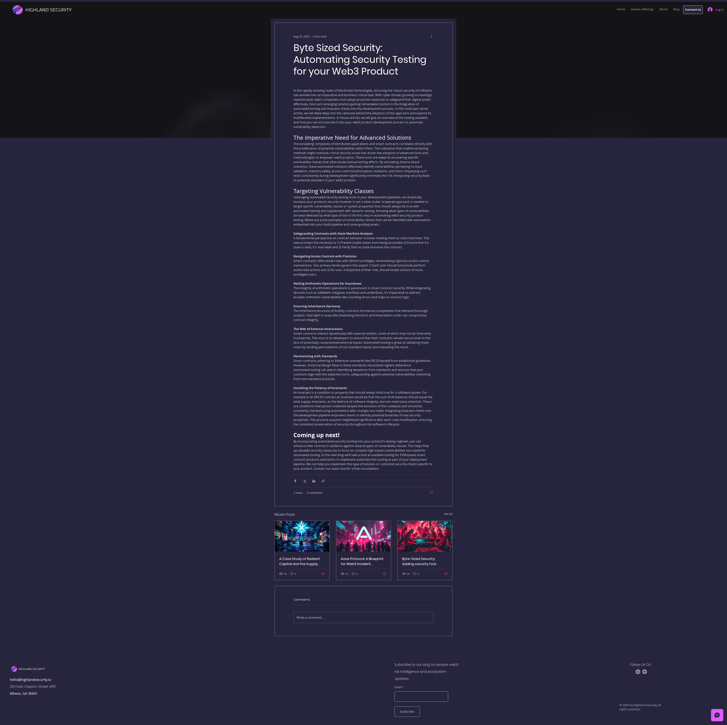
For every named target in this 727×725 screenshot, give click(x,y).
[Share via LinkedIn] (314, 481)
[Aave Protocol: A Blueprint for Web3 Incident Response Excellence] (363, 536)
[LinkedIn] (638, 671)
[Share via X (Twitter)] (304, 481)
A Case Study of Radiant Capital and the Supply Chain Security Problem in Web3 (300, 561)
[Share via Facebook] (295, 481)
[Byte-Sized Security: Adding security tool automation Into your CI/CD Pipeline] (425, 536)
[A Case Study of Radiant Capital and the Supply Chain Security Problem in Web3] (302, 536)
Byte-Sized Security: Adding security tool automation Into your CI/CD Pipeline (420, 561)
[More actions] (431, 36)
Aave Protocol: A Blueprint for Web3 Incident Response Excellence (362, 561)
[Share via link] (323, 481)
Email (398, 687)
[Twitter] (644, 671)
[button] (642, 9)
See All (448, 514)
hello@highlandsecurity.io (30, 679)
